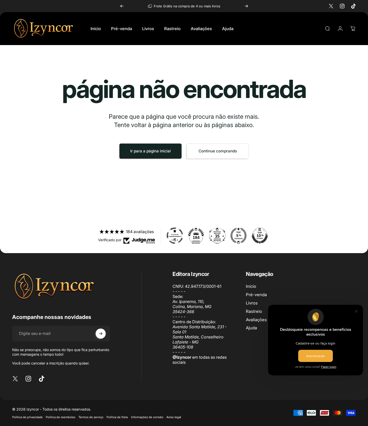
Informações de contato (147, 417)
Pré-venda (256, 294)
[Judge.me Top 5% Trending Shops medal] (238, 236)
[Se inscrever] (101, 334)
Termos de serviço (90, 417)
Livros (252, 303)
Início (251, 286)
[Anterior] (121, 6)
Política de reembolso (60, 417)
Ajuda (251, 327)
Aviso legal (173, 417)
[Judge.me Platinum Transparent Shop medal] (175, 236)
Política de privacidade (27, 417)
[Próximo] (246, 6)
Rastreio (254, 311)
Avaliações (256, 319)
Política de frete (117, 417)
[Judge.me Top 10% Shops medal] (260, 236)
